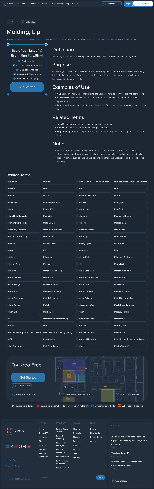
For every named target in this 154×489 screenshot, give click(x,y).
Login (128, 3)
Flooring (76, 428)
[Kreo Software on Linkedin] (7, 446)
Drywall (76, 445)
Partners (42, 449)
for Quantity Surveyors (61, 444)
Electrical (77, 437)
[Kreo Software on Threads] (25, 446)
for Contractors (62, 456)
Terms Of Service (13, 465)
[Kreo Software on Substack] (29, 446)
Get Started (143, 3)
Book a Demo (96, 437)
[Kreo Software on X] (12, 446)
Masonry (76, 457)
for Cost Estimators (60, 451)
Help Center (95, 433)
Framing (76, 441)
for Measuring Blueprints (62, 462)
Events (93, 428)
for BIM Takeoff (62, 467)
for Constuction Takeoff (62, 430)
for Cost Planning (60, 437)
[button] (22, 4)
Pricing (75, 3)
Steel (75, 453)
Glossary (93, 441)
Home (41, 428)
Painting (76, 449)
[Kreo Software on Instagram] (20, 446)
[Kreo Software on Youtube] (16, 446)
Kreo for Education (43, 455)
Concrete (77, 433)
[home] (7, 3)
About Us (43, 437)
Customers (34, 3)
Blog (67, 3)
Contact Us (43, 433)
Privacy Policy (12, 460)
